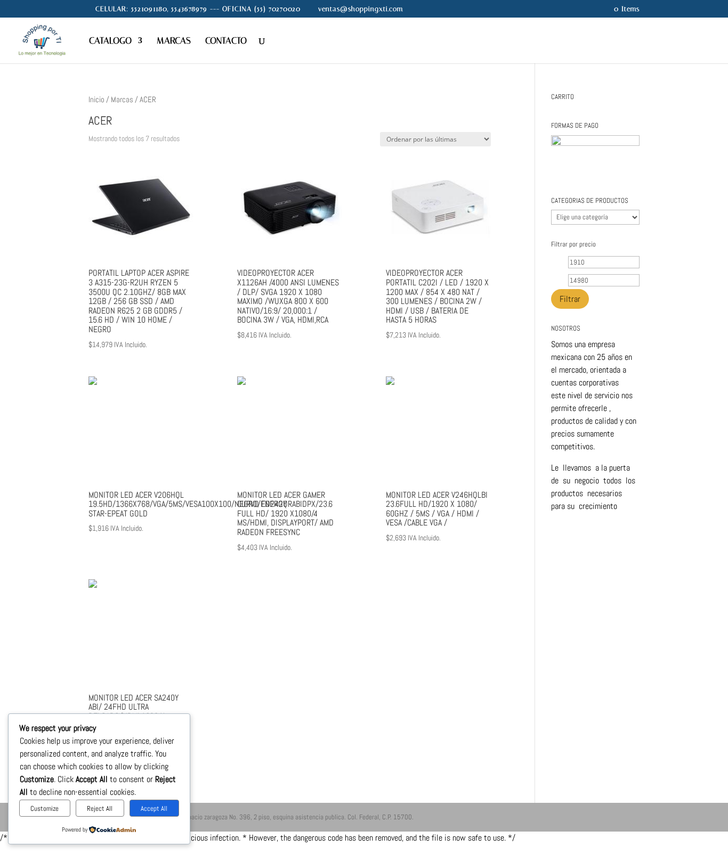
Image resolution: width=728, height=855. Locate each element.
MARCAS (174, 41)
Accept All (154, 808)
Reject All (99, 808)
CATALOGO (110, 41)
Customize (44, 808)
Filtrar (570, 299)
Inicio (96, 99)
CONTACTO (226, 41)
